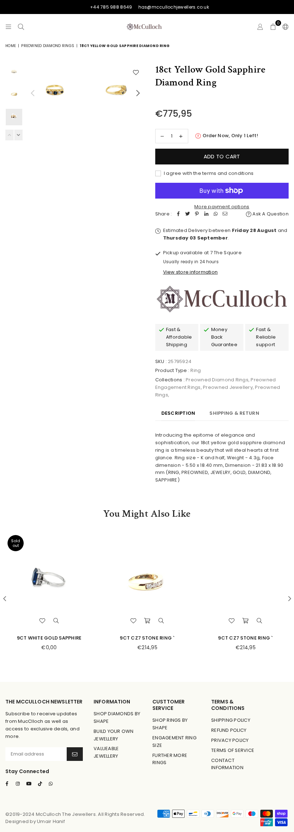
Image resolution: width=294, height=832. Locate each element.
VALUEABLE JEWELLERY (106, 752)
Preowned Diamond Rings (47, 45)
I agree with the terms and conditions (208, 173)
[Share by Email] (224, 214)
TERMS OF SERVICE (232, 750)
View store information (190, 272)
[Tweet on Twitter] (187, 214)
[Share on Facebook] (178, 214)
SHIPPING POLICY (230, 720)
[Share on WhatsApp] (215, 214)
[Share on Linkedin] (206, 214)
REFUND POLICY (228, 730)
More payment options (221, 206)
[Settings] (284, 26)
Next (138, 93)
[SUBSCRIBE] (75, 754)
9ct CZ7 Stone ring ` (147, 638)
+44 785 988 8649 (111, 7)
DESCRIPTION (178, 413)
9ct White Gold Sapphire (49, 638)
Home (10, 45)
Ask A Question (270, 213)
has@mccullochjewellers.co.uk (173, 7)
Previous (32, 93)
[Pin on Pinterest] (196, 214)
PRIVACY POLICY (230, 740)
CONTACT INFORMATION (227, 764)
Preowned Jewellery (228, 387)
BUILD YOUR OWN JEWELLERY (114, 735)
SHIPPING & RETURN (234, 413)
